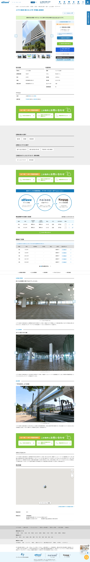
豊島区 (44, 533)
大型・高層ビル (18, 542)
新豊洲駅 (35, 99)
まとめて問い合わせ (46, 232)
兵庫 (46, 537)
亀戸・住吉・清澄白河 (21, 149)
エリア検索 (59, 1)
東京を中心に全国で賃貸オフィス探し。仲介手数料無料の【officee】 (44, 559)
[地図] (35, 96)
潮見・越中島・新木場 (34, 149)
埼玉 (40, 537)
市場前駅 (27, 99)
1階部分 (54, 542)
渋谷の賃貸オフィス (25, 548)
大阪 (23, 537)
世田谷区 (63, 533)
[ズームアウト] (72, 476)
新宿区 (32, 533)
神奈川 (20, 537)
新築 (23, 542)
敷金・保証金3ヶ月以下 (48, 542)
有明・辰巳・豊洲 (41, 6)
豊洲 (47, 6)
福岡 (33, 537)
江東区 (35, 6)
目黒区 (40, 533)
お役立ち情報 (60, 527)
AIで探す (33, 2)
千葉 (36, 537)
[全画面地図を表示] (72, 470)
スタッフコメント (57, 272)
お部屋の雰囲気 (22, 272)
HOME (17, 6)
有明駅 (24, 139)
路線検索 (64, 0)
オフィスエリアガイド (21, 160)
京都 (43, 537)
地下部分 (59, 542)
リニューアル (27, 542)
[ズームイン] (72, 474)
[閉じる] (88, 545)
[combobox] (24, 2)
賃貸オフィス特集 (53, 527)
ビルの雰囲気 (34, 272)
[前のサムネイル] (16, 56)
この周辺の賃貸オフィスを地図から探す (65, 506)
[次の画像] (52, 36)
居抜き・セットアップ (39, 542)
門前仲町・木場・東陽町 (47, 149)
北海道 (27, 537)
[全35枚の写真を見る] (50, 49)
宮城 (49, 537)
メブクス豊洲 (51, 6)
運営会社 (67, 527)
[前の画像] (16, 36)
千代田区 (17, 533)
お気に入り (73, 1)
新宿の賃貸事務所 (33, 548)
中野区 (52, 533)
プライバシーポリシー (52, 560)
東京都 (31, 6)
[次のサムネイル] (51, 56)
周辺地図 (69, 272)
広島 (52, 537)
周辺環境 (45, 272)
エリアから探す (18, 527)
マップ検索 (69, 1)
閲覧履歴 (78, 0)
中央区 (22, 533)
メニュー (83, 0)
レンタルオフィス (65, 542)
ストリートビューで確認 (45, 503)
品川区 (36, 533)
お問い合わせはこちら (87, 2)
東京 (17, 537)
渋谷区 (25, 533)
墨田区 (59, 533)
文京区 (48, 533)
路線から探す (26, 527)
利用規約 (46, 560)
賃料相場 (31, 160)
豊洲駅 (18, 139)
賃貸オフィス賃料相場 (43, 527)
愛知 (30, 537)
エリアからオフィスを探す (24, 6)
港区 (29, 533)
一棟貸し (32, 542)
